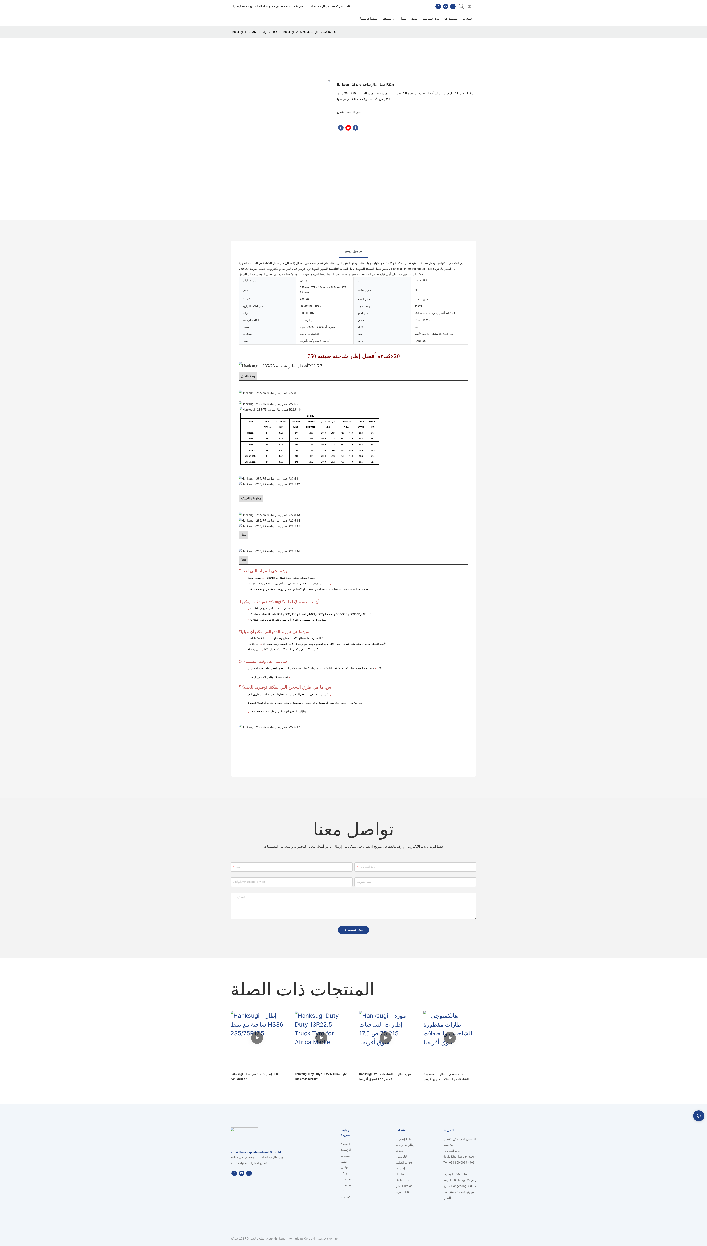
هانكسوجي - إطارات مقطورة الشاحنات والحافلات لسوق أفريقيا (446, 1076)
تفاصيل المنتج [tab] (353, 251)
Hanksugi (237, 32)
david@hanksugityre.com (459, 1157)
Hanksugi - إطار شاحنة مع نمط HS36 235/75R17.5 (255, 1076)
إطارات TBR (269, 32)
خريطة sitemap (327, 1238)
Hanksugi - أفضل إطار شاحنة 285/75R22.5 (309, 32)
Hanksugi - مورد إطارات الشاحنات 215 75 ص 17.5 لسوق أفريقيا (385, 1076)
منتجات (252, 32)
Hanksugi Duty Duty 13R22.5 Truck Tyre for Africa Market (321, 1076)
